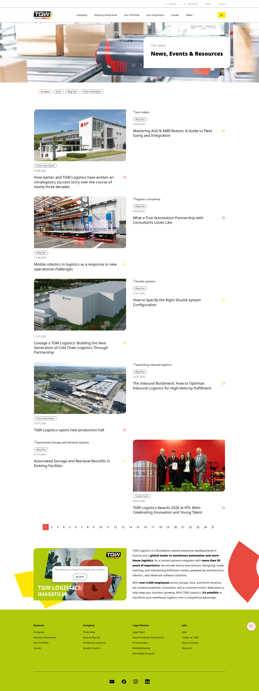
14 (130, 527)
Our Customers (155, 15)
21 (182, 527)
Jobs (184, 632)
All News (45, 91)
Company (81, 15)
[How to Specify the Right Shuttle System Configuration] (144, 281)
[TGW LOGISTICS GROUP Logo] (43, 14)
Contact (221, 3)
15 (137, 527)
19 (167, 527)
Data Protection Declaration (148, 637)
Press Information (92, 91)
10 (100, 527)
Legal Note (138, 632)
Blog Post (72, 91)
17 (152, 527)
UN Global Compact (143, 653)
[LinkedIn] (147, 681)
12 (115, 527)
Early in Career (190, 642)
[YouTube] (112, 681)
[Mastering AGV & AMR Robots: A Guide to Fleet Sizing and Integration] (141, 112)
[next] (212, 527)
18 (160, 527)
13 (122, 527)
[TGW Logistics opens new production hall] (80, 387)
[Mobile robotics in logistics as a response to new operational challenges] (80, 222)
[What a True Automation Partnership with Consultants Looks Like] (146, 199)
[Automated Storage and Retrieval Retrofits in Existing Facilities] (61, 442)
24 (205, 527)
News (208, 3)
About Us (187, 648)
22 (190, 527)
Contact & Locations (94, 642)
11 (107, 527)
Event (58, 91)
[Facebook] (124, 681)
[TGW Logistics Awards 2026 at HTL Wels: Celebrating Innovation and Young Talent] (179, 465)
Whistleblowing (141, 648)
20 (175, 527)
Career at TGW (190, 637)
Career (175, 15)
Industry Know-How (105, 15)
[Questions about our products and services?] (251, 626)
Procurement (140, 642)
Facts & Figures (91, 637)
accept (80, 577)
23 (197, 527)
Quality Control (91, 648)
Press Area (89, 632)
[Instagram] (135, 681)
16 (145, 527)
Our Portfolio (131, 15)
